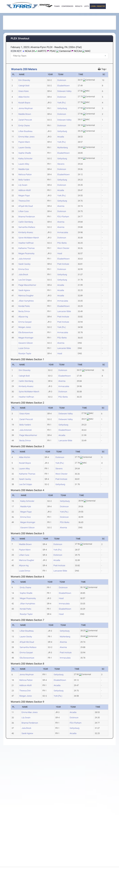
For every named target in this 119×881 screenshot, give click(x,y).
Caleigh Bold (23, 85)
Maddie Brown (24, 114)
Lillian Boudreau (25, 131)
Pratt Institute (63, 264)
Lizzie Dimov (24, 348)
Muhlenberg (62, 147)
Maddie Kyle (23, 169)
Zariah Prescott (25, 120)
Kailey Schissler (25, 158)
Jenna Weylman (25, 108)
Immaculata (62, 232)
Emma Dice (23, 269)
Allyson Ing (23, 316)
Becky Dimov (24, 311)
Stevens (60, 164)
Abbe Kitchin (23, 97)
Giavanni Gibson (25, 343)
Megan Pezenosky (26, 253)
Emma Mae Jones (26, 137)
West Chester (63, 248)
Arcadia (60, 137)
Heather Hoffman (26, 243)
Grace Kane (23, 91)
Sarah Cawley (24, 264)
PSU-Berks (62, 243)
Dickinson (61, 80)
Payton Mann (24, 142)
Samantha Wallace (26, 227)
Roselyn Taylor (24, 353)
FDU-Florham (63, 216)
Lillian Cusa (23, 211)
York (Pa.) (61, 102)
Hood (59, 253)
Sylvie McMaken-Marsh (28, 237)
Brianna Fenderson (26, 216)
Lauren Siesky (24, 147)
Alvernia (60, 206)
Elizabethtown (63, 85)
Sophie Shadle (24, 153)
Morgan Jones (24, 327)
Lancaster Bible (64, 311)
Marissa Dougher (25, 295)
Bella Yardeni (24, 180)
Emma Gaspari (25, 322)
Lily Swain (22, 185)
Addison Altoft (24, 190)
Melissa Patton (25, 174)
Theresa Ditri (24, 201)
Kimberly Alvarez (25, 232)
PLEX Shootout (20, 38)
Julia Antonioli (24, 259)
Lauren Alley (23, 164)
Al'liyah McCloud (25, 206)
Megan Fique (24, 195)
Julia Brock (23, 274)
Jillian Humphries (26, 301)
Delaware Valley (64, 91)
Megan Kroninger (25, 338)
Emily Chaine (24, 125)
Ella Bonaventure (25, 332)
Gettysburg (62, 108)
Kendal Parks (24, 306)
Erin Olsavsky (24, 80)
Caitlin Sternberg (25, 222)
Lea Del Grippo (24, 280)
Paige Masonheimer (27, 285)
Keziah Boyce (24, 102)
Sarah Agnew (24, 290)
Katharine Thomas (26, 248)
